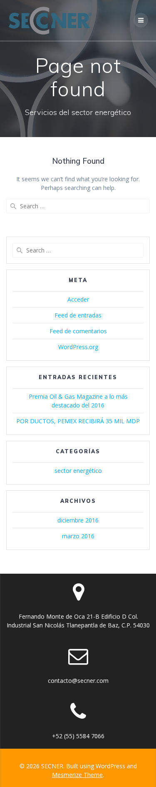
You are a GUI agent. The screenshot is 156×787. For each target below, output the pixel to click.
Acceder (78, 299)
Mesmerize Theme (77, 775)
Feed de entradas (78, 315)
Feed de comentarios (78, 331)
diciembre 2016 (78, 520)
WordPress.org (78, 347)
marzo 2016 (78, 536)
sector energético (78, 471)
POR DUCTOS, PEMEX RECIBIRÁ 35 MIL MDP (78, 421)
